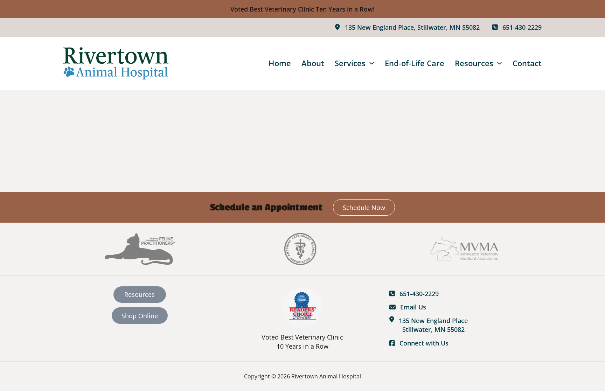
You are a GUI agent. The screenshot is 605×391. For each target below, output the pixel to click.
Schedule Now (364, 207)
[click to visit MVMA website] (465, 249)
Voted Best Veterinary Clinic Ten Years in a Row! (302, 9)
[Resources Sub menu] (499, 63)
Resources (474, 63)
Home (280, 63)
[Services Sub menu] (371, 63)
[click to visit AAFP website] (140, 249)
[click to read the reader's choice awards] (302, 307)
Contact (527, 63)
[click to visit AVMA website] (302, 249)
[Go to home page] (115, 63)
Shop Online (139, 316)
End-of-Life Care (414, 63)
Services (350, 63)
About (312, 63)
